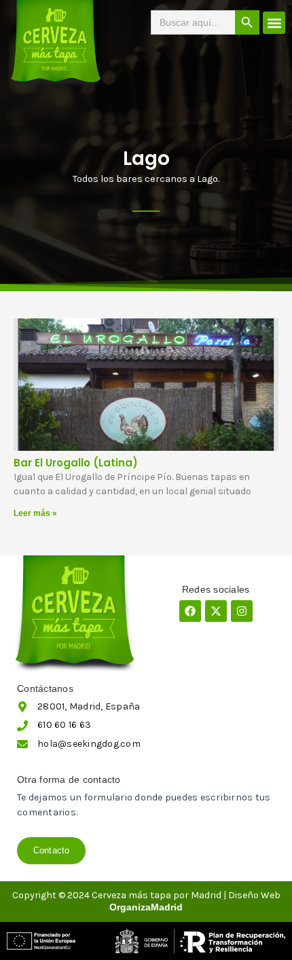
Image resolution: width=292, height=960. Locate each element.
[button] (274, 23)
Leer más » (35, 513)
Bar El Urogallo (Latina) (76, 463)
